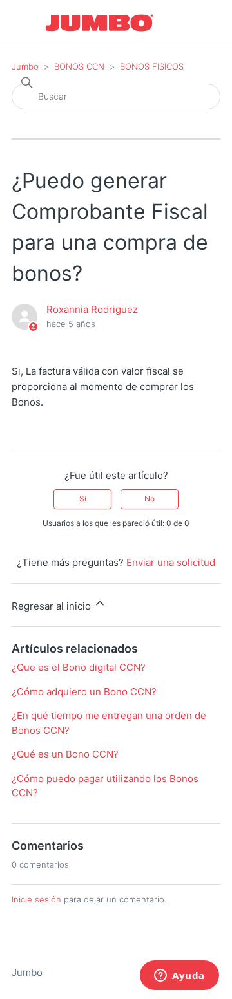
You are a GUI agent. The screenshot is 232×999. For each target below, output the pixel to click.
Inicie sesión (36, 899)
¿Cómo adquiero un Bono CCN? (84, 692)
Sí (82, 498)
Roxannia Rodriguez (92, 309)
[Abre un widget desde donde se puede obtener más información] (179, 976)
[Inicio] (99, 23)
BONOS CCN (80, 66)
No (149, 498)
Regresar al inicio (52, 606)
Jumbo (25, 66)
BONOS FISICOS (152, 66)
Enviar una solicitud (170, 562)
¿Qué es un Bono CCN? (65, 754)
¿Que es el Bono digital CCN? (79, 667)
